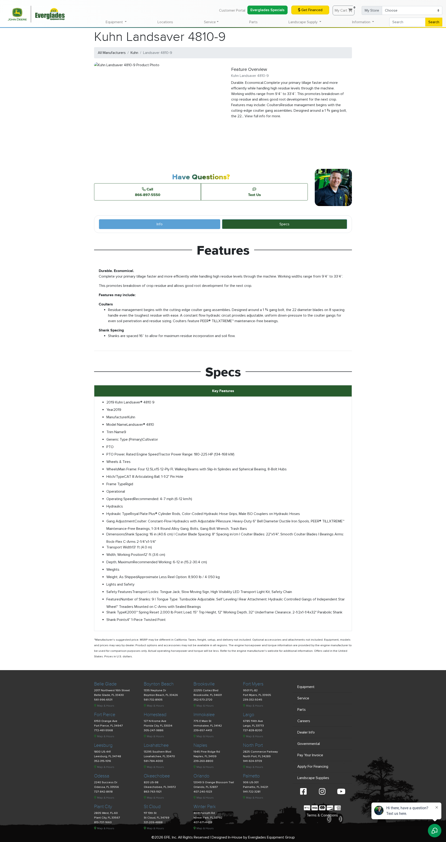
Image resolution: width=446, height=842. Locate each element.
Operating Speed (120, 499)
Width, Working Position (125, 554)
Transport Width (119, 547)
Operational (115, 491)
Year (109, 409)
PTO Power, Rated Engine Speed (132, 454)
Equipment (306, 687)
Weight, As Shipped (122, 577)
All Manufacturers (112, 52)
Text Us (254, 195)
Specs (284, 224)
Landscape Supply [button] (303, 22)
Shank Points (116, 619)
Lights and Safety (120, 584)
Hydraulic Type (118, 513)
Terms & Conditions (322, 815)
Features (113, 599)
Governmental (308, 743)
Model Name (116, 424)
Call (147, 192)
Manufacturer (117, 417)
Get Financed (311, 10)
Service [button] (210, 22)
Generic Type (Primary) (124, 439)
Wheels (112, 469)
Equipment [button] (115, 22)
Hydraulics (114, 506)
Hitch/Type (115, 476)
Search (433, 22)
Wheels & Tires (118, 461)
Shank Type (115, 612)
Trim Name (115, 432)
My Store (372, 10)
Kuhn (134, 52)
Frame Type (115, 484)
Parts (253, 22)
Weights (112, 569)
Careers (303, 721)
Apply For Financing (312, 766)
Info (160, 224)
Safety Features (119, 592)
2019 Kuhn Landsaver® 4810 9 (130, 402)
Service (303, 698)
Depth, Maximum (119, 562)
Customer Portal (232, 10)
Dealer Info (306, 732)
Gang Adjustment (120, 521)
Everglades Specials (267, 10)
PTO (110, 447)
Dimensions (115, 534)
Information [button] (361, 22)
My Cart (344, 9)
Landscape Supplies (313, 778)
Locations (165, 22)
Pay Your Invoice (310, 755)
